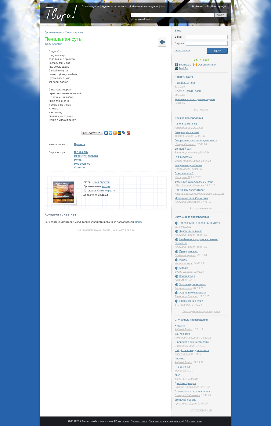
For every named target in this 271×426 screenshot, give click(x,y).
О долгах (80, 167)
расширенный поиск (141, 19)
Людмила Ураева (185, 234)
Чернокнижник (183, 263)
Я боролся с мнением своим (192, 342)
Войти (138, 222)
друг (177, 375)
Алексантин (182, 354)
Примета (79, 144)
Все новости (201, 109)
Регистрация (219, 6)
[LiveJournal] (124, 133)
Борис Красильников (187, 160)
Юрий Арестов (53, 43)
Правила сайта (139, 421)
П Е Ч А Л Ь (81, 152)
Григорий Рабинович (187, 395)
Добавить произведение (144, 6)
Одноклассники (207, 64)
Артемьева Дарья (185, 403)
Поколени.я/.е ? (184, 173)
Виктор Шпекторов (187, 387)
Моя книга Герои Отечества (191, 198)
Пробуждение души (191, 300)
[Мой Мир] (119, 133)
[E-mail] (207, 37)
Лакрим (179, 280)
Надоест (180, 325)
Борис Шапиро (183, 271)
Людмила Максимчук (187, 202)
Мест (178, 370)
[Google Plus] (128, 133)
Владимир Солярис (186, 296)
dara (177, 226)
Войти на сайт (200, 6)
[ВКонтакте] (106, 133)
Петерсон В (182, 177)
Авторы (122, 6)
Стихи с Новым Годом (188, 91)
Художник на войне (190, 231)
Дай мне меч (182, 333)
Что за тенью (183, 366)
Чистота (180, 358)
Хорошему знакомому (192, 284)
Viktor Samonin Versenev (189, 185)
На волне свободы (186, 124)
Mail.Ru (183, 68)
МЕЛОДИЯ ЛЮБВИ (86, 156)
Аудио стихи (108, 6)
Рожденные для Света (188, 165)
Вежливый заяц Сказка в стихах (194, 181)
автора (106, 186)
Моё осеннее (82, 163)
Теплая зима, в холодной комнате (199, 222)
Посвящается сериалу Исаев (192, 391)
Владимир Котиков (186, 152)
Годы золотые (183, 157)
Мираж (183, 267)
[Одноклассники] (115, 133)
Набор (183, 259)
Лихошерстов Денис (187, 337)
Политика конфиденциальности (166, 421)
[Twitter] (110, 133)
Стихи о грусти (74, 32)
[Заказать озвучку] (161, 42)
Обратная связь (193, 421)
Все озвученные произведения (201, 311)
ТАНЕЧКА (180, 378)
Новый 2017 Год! (185, 82)
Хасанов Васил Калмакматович (194, 193)
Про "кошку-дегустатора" (190, 189)
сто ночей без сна (185, 399)
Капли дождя (187, 276)
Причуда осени (188, 251)
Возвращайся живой (187, 132)
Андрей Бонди (183, 127)
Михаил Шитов (184, 136)
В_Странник (183, 304)
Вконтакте (185, 64)
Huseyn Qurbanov (185, 144)
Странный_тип (185, 345)
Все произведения (201, 208)
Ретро (78, 159)
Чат (162, 6)
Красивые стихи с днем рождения (195, 99)
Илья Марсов (182, 169)
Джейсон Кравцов (185, 383)
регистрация (182, 50)
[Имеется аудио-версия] (176, 223)
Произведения (91, 6)
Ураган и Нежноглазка (192, 292)
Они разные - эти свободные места (196, 140)
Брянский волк (183, 148)
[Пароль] (207, 43)
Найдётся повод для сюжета (192, 350)
